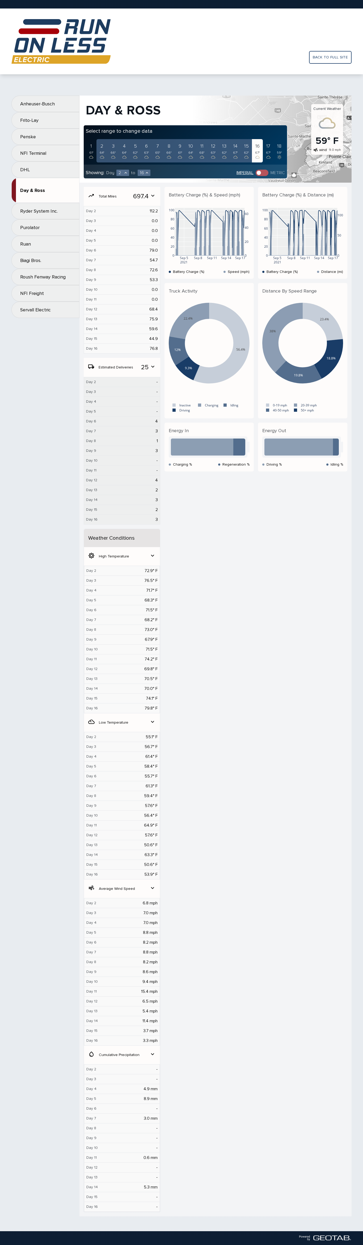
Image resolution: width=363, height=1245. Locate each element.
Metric (278, 172)
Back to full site (330, 57)
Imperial (245, 172)
